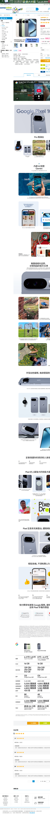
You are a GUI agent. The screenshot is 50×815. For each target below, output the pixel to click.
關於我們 (5, 800)
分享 (16, 50)
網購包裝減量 (26, 802)
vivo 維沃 (3, 36)
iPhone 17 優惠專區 (5, 22)
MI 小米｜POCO (5, 27)
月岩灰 (47, 49)
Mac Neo (34, 11)
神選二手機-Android (5, 56)
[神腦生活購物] (11, 9)
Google (28, 15)
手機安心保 (48, 71)
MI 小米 (3, 46)
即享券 (41, 11)
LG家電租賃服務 (46, 11)
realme (3, 30)
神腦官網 (5, 797)
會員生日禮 (16, 799)
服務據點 (5, 4)
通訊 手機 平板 (7, 15)
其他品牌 (3, 39)
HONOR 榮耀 (4, 38)
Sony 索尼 (4, 33)
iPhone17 (28, 11)
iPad (31, 11)
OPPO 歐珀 (4, 28)
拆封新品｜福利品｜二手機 (6, 51)
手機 (16, 15)
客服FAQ (27, 799)
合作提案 (16, 802)
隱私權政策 (5, 803)
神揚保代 (8, 4)
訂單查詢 (16, 800)
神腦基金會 (5, 799)
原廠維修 (27, 800)
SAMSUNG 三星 (5, 31)
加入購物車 (33, 723)
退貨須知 (27, 797)
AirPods (37, 11)
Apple (3, 24)
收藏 (20, 50)
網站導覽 (5, 805)
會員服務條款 (5, 802)
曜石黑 (42, 49)
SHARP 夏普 (4, 35)
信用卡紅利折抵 (44, 43)
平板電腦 (3, 41)
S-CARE (46, 4)
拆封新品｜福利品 (5, 53)
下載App (1, 4)
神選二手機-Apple (5, 55)
